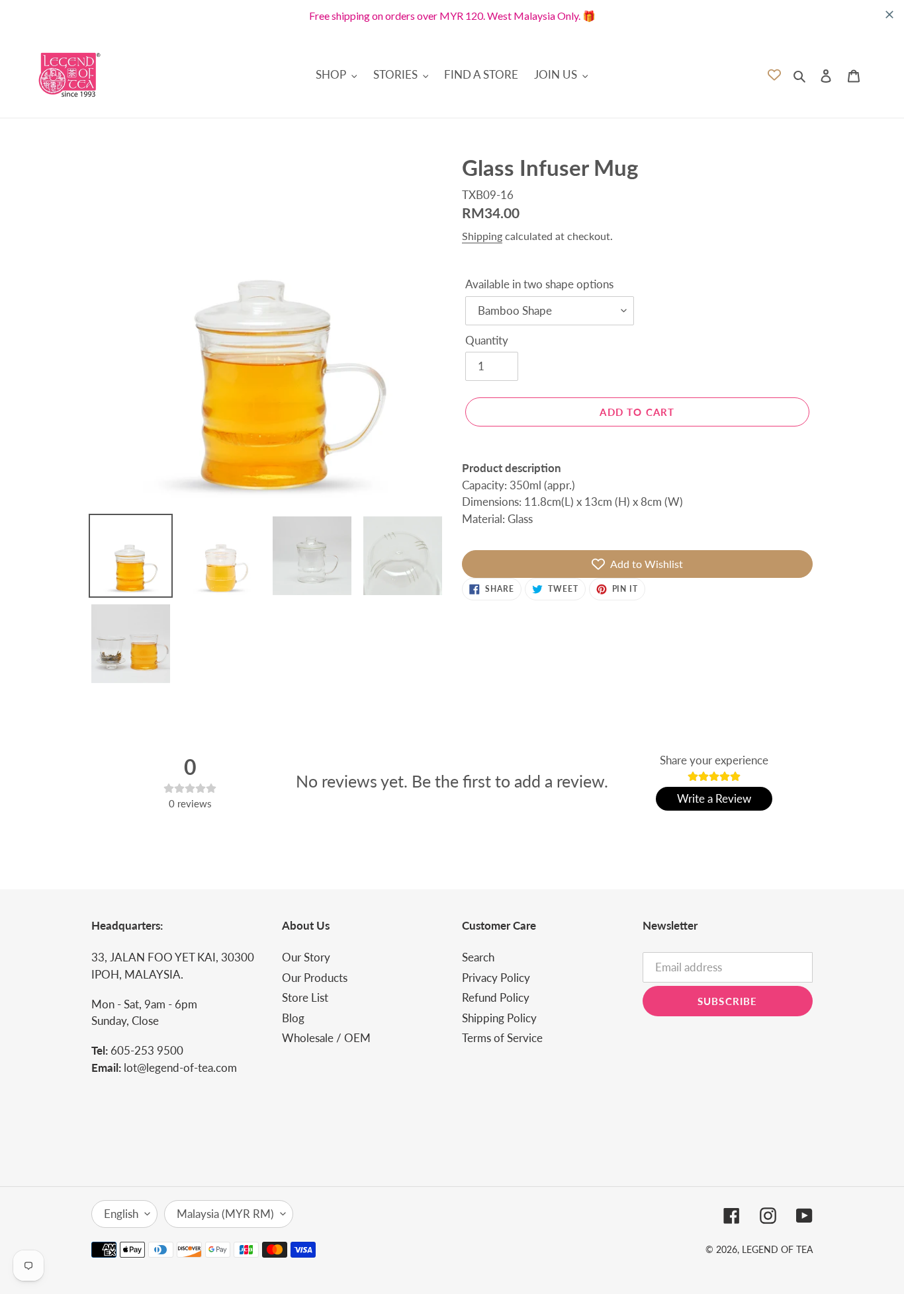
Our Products (314, 978)
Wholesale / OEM (326, 1038)
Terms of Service (502, 1038)
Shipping (482, 235)
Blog (293, 1018)
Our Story (306, 957)
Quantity (486, 340)
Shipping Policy (499, 1018)
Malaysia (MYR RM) (225, 1214)
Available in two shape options (539, 284)
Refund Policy (495, 997)
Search (478, 957)
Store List (305, 997)
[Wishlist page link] (774, 74)
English (121, 1214)
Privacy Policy (496, 978)
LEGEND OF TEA (777, 1249)
